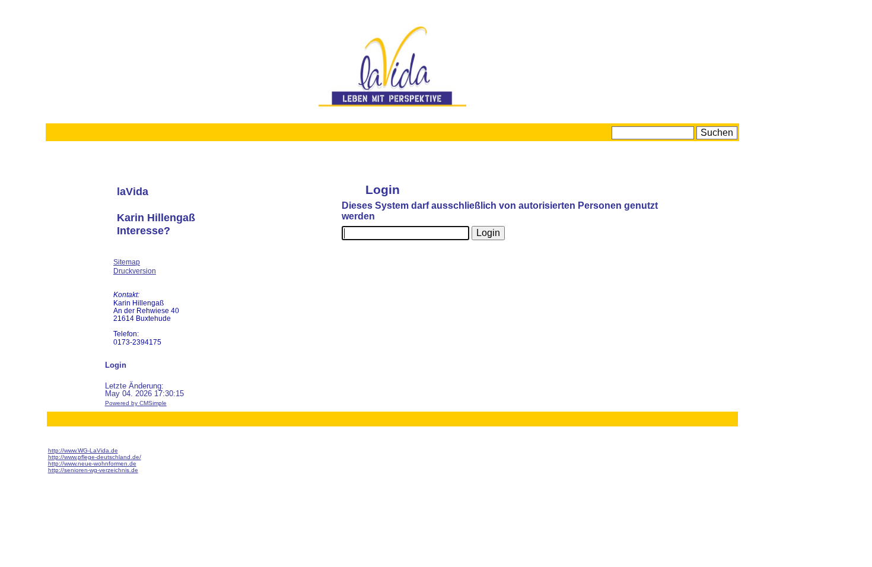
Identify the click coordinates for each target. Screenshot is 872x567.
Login (115, 365)
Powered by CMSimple (136, 403)
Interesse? (143, 231)
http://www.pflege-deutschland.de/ (94, 457)
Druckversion (134, 271)
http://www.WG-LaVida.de (83, 450)
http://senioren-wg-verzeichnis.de (93, 470)
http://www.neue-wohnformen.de (92, 463)
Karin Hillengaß (156, 218)
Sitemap (126, 262)
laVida (132, 192)
